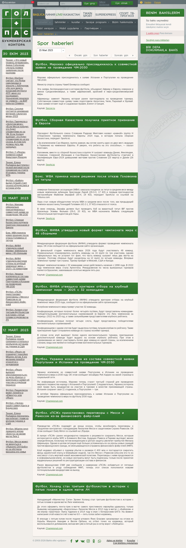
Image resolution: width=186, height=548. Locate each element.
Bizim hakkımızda (123, 22)
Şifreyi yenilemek (104, 3)
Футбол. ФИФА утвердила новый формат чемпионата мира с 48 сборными (16, 249)
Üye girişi (90, 3)
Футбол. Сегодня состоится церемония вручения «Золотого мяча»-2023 (17, 112)
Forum (157, 2)
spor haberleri (46, 34)
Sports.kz (50, 164)
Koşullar (131, 540)
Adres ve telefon (115, 540)
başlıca (39, 14)
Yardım (147, 2)
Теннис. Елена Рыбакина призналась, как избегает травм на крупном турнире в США (17, 418)
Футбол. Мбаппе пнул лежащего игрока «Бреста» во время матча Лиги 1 (17, 433)
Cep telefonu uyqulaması (125, 543)
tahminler (61, 22)
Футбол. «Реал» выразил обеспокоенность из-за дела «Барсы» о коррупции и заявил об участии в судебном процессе (17, 377)
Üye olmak (122, 3)
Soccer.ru (50, 108)
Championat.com (54, 275)
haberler (43, 22)
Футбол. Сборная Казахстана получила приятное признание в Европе (17, 224)
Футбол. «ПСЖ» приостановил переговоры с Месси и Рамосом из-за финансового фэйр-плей (17, 298)
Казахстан (71, 14)
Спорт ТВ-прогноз (127, 14)
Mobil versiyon (45, 28)
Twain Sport (87, 14)
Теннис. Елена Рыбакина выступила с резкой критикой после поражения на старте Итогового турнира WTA (17, 168)
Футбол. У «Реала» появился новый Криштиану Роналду (16, 155)
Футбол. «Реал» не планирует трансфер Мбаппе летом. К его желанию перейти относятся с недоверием (17, 358)
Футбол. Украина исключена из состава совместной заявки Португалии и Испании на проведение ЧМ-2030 (17, 280)
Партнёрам (92, 28)
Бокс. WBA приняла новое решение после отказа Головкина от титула (17, 237)
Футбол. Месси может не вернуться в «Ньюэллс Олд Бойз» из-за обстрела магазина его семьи (17, 446)
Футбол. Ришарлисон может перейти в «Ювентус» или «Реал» (17, 394)
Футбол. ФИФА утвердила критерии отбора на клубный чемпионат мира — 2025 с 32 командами (17, 263)
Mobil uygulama (70, 28)
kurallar (77, 22)
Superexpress (105, 14)
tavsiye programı (97, 22)
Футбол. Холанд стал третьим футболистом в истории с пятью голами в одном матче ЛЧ (17, 315)
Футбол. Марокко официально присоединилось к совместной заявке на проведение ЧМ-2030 (17, 209)
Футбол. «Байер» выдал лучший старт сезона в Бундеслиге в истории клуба (17, 184)
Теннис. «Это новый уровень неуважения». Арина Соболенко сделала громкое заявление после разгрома (17, 66)
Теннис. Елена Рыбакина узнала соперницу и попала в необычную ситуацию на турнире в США (17, 341)
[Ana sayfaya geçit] (16, 27)
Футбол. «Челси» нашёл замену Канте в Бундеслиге (17, 405)
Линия (50, 14)
